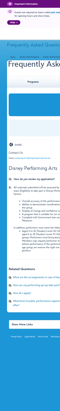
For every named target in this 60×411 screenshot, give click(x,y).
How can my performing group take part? (36, 285)
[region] (13, 22)
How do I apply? (22, 293)
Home (12, 57)
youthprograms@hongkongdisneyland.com (33, 158)
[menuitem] (17, 22)
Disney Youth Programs (29, 57)
